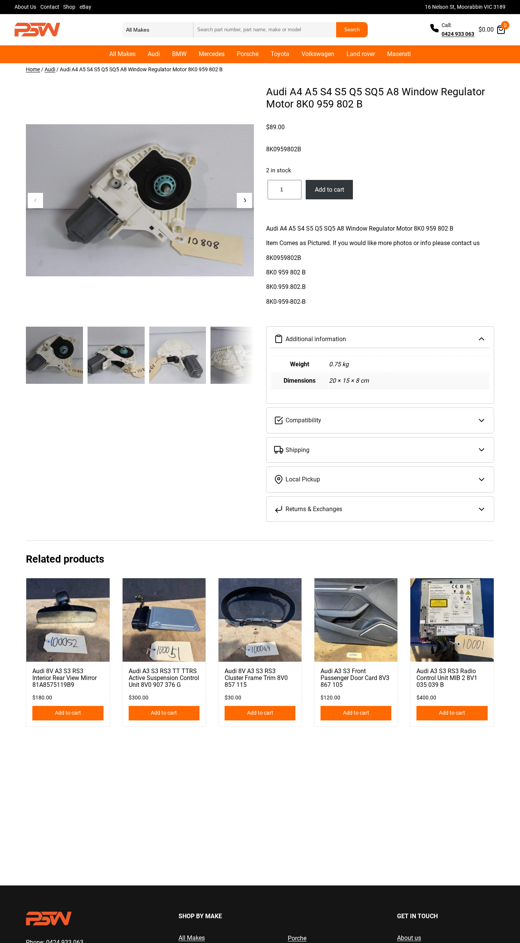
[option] (116, 355)
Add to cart (329, 189)
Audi (50, 69)
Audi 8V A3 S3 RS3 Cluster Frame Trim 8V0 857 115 (256, 678)
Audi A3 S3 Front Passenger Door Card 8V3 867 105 (355, 678)
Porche (297, 938)
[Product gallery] (140, 200)
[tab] (380, 272)
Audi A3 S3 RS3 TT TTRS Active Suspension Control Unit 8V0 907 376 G (164, 678)
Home (33, 69)
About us (409, 937)
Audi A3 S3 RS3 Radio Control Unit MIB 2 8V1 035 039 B (446, 678)
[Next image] (244, 200)
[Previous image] (35, 200)
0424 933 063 (458, 34)
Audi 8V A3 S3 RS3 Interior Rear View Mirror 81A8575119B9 (64, 678)
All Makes (192, 937)
